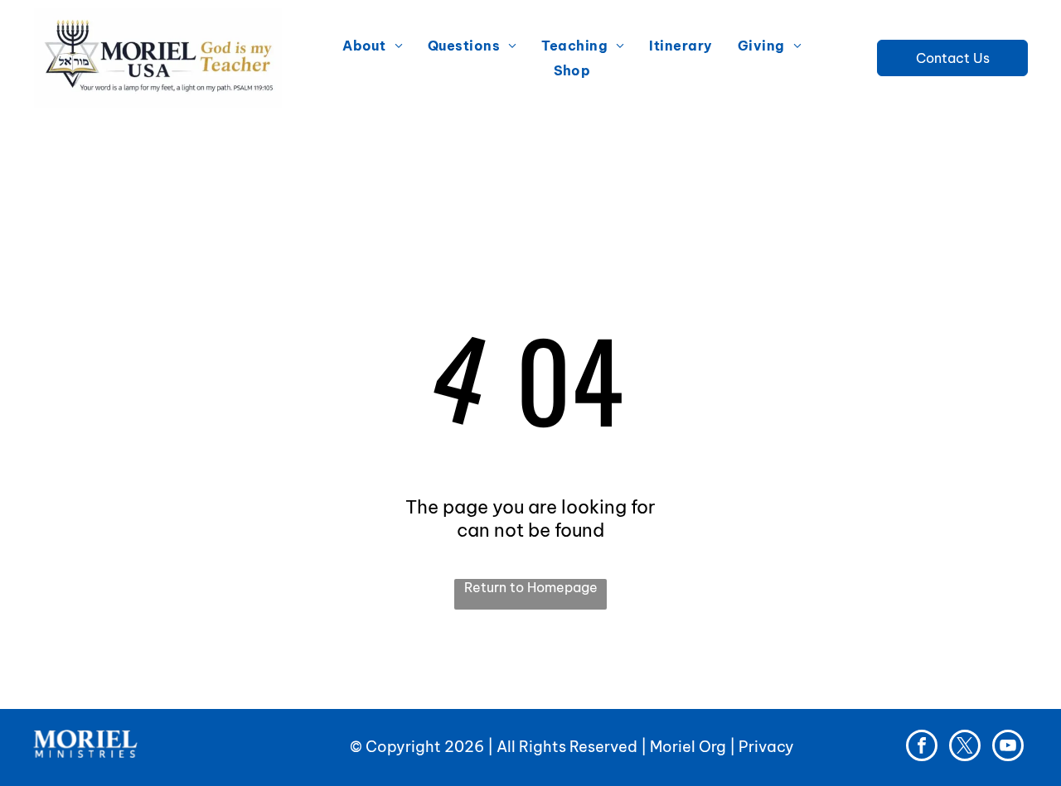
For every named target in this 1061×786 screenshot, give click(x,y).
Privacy (766, 746)
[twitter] (965, 747)
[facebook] (921, 747)
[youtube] (1008, 747)
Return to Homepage (531, 587)
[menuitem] (372, 45)
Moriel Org (688, 746)
